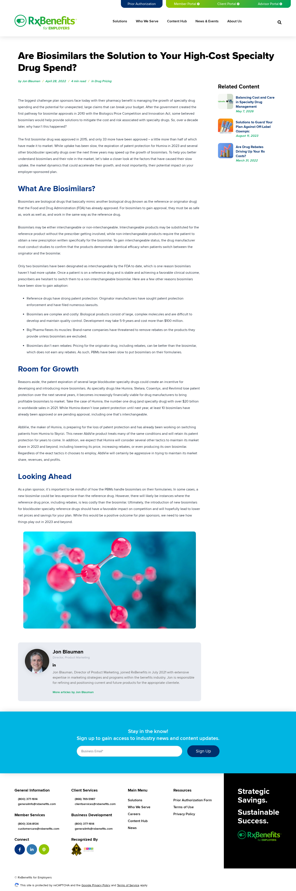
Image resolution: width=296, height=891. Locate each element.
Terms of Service (128, 885)
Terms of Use (183, 807)
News (132, 828)
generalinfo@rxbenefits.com (37, 804)
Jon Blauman (31, 81)
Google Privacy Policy (95, 885)
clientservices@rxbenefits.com (95, 804)
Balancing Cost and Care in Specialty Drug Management (255, 102)
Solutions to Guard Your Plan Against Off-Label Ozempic (254, 127)
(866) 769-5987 (85, 799)
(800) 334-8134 (28, 824)
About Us (234, 21)
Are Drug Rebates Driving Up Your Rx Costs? (250, 151)
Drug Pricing (102, 81)
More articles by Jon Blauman (73, 692)
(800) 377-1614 (27, 799)
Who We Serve (147, 21)
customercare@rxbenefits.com (38, 829)
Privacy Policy (184, 814)
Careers (134, 814)
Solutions (120, 21)
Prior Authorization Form (192, 800)
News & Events (207, 21)
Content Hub (177, 21)
